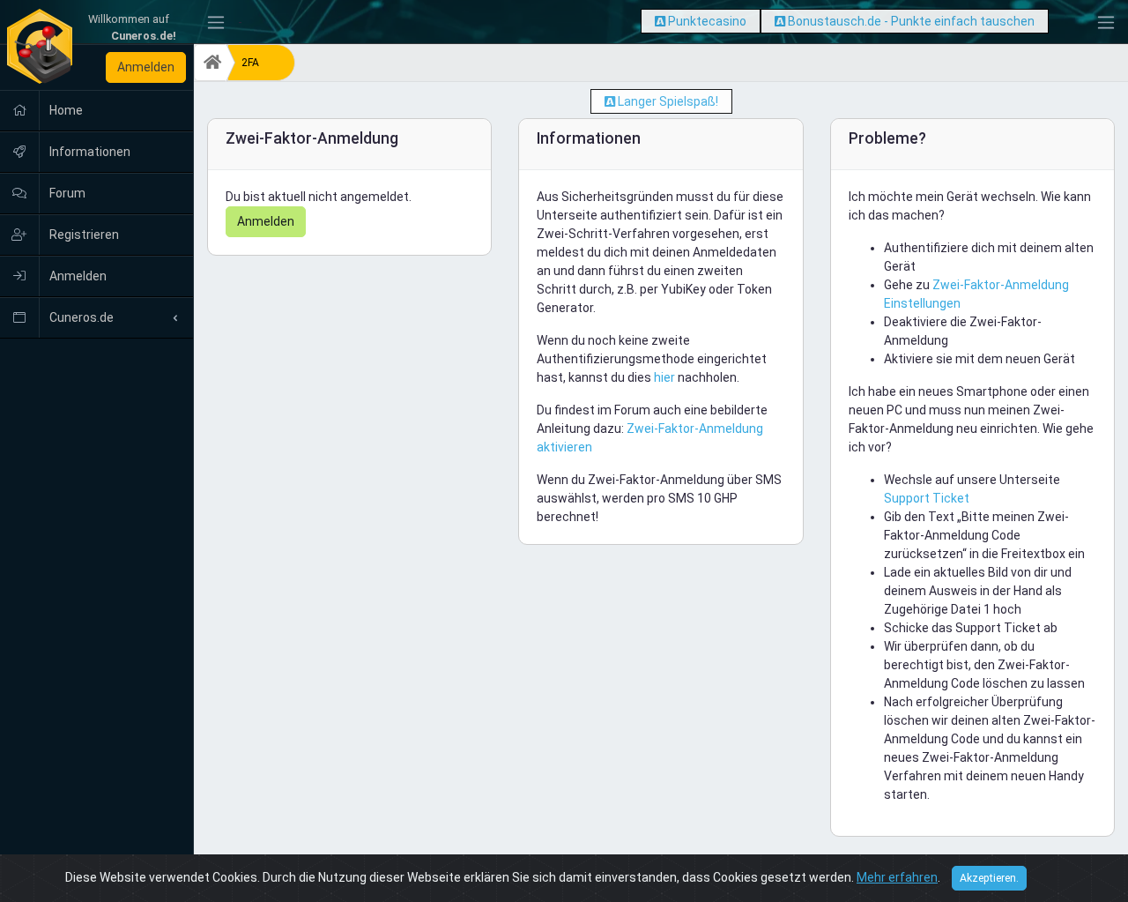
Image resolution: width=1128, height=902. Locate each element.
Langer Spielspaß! (668, 101)
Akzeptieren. (989, 878)
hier (664, 377)
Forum (66, 193)
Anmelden (145, 67)
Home (65, 110)
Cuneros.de (80, 317)
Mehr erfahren (897, 877)
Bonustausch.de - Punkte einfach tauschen (911, 21)
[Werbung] (660, 21)
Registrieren (83, 234)
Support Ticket (926, 498)
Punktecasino (707, 21)
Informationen (88, 152)
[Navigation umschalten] (216, 22)
